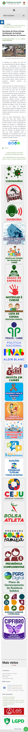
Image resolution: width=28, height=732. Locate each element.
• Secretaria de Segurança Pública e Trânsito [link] (13, 700)
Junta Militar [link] (16, 690)
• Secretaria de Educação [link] (8, 697)
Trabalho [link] (21, 690)
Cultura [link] (9, 688)
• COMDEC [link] (4, 705)
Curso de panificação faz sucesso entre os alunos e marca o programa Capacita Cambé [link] (14, 158)
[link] (2, 22)
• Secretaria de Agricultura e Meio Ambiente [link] (13, 702)
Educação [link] (14, 688)
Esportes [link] (20, 688)
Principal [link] (8, 24)
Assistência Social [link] (17, 687)
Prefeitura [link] (9, 685)
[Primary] (14, 10)
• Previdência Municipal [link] (8, 704)
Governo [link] (10, 690)
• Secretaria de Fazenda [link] (8, 699)
